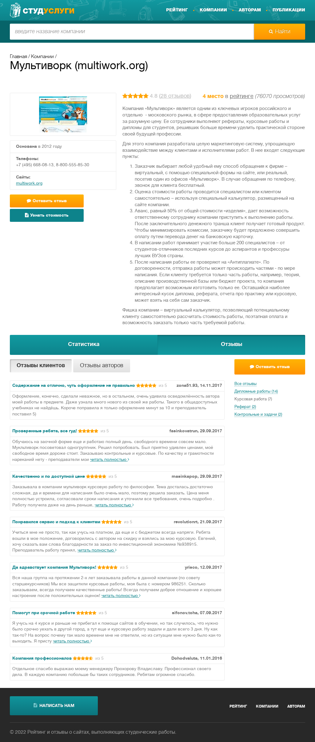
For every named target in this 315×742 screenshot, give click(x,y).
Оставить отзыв (273, 367)
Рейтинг (177, 10)
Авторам (250, 10)
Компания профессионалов (42, 659)
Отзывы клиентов (41, 365)
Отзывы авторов (101, 365)
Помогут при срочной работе (43, 613)
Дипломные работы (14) (256, 392)
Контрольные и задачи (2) (258, 415)
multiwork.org (29, 184)
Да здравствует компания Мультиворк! (54, 568)
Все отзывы (245, 384)
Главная (18, 57)
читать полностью (109, 460)
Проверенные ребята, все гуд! (44, 431)
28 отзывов (175, 96)
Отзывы (231, 344)
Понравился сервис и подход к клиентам (56, 522)
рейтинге (241, 96)
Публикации (289, 10)
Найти (282, 31)
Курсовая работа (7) (253, 399)
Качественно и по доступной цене (48, 477)
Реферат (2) (245, 407)
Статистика (83, 344)
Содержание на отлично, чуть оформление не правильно (73, 386)
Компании (213, 10)
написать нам (56, 706)
